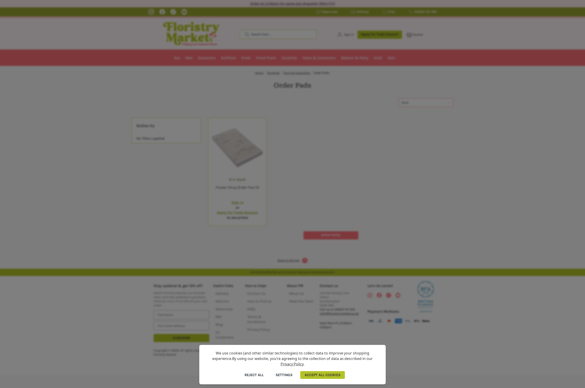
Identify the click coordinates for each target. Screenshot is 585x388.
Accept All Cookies (322, 375)
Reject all (254, 375)
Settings (284, 375)
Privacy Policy (292, 364)
